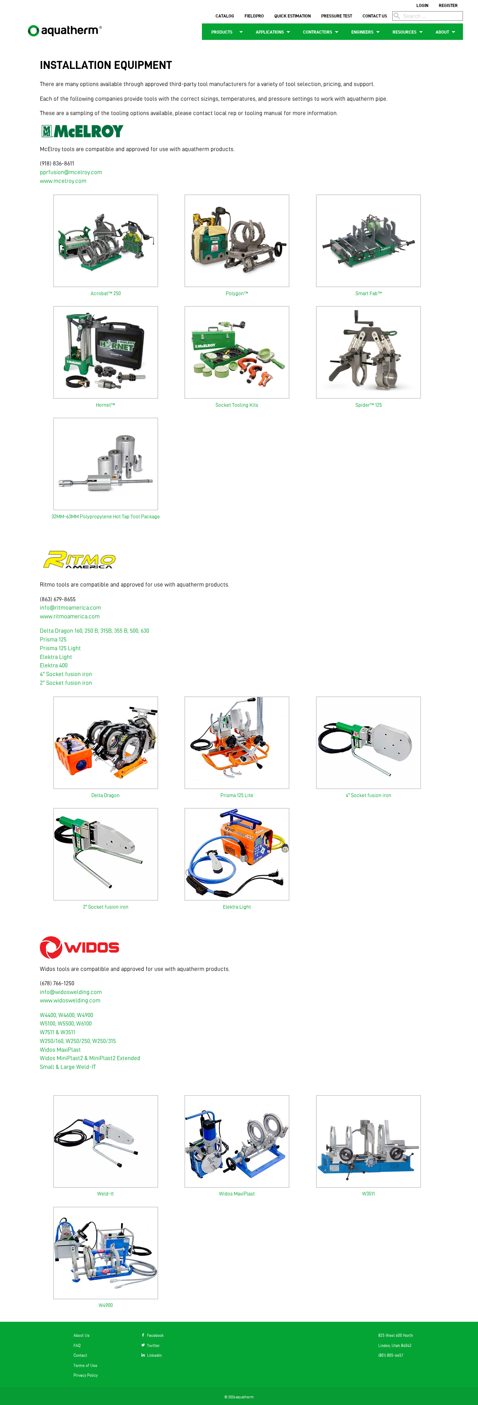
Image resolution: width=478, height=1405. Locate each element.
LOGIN (422, 5)
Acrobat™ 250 (106, 293)
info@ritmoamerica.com (70, 607)
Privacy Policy (85, 1375)
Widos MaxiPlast (60, 1049)
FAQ (76, 1345)
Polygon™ (237, 293)
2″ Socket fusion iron (66, 683)
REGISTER (448, 5)
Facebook (154, 1335)
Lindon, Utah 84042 (395, 1345)
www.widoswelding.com (70, 1000)
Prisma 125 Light (60, 648)
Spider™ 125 (369, 405)
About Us (81, 1335)
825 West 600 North (395, 1335)
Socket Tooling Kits (237, 405)
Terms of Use (85, 1365)
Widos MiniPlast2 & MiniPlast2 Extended (90, 1058)
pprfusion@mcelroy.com (71, 172)
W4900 (106, 1305)
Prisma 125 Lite (236, 795)
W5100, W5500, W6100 (66, 1023)
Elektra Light (56, 657)
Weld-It (105, 1194)
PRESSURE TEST (336, 15)
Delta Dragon (105, 795)
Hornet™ (105, 405)
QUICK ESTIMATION (292, 15)
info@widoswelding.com (71, 992)
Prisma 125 (53, 639)
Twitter (152, 1345)
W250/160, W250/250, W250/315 (78, 1041)
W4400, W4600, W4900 (66, 1015)
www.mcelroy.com (63, 181)
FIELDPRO (254, 15)
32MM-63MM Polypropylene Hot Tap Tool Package (105, 516)
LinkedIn (153, 1355)
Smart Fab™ (369, 293)
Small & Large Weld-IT (68, 1067)
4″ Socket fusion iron (66, 674)
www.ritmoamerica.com (70, 616)
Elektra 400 (54, 665)
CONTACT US (375, 15)
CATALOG (225, 15)
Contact (80, 1355)
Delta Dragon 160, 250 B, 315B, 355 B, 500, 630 (94, 630)
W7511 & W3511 (57, 1032)
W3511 (368, 1194)
